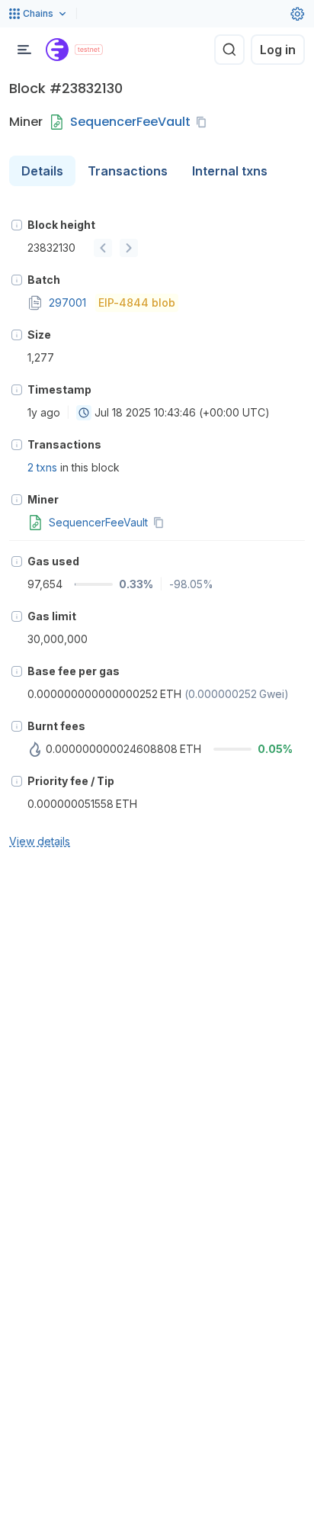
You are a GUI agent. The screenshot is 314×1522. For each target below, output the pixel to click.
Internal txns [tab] (230, 171)
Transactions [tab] (128, 171)
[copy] (204, 122)
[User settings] (297, 13)
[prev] (103, 248)
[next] (129, 248)
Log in (278, 49)
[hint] (16, 225)
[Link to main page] (57, 49)
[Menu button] (24, 49)
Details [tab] (42, 171)
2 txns (42, 467)
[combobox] (83, 412)
